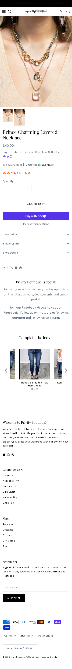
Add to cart (36, 204)
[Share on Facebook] (16, 267)
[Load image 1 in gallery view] (36, 61)
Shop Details (11, 252)
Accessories (10, 524)
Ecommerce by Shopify (45, 657)
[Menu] (4, 11)
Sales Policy (10, 497)
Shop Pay (8, 502)
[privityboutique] (36, 11)
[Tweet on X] (11, 267)
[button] (36, 165)
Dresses (8, 535)
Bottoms (8, 529)
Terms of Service (45, 636)
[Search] (11, 11)
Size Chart (9, 491)
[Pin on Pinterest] (20, 267)
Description (10, 234)
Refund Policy (26, 636)
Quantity (8, 181)
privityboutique (17, 657)
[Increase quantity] (27, 189)
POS (28, 657)
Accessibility (11, 480)
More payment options (36, 224)
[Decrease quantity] (7, 189)
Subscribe (14, 598)
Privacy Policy (9, 636)
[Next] (65, 370)
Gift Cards (9, 540)
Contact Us (9, 486)
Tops (5, 546)
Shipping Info (11, 243)
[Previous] (6, 370)
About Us (8, 475)
